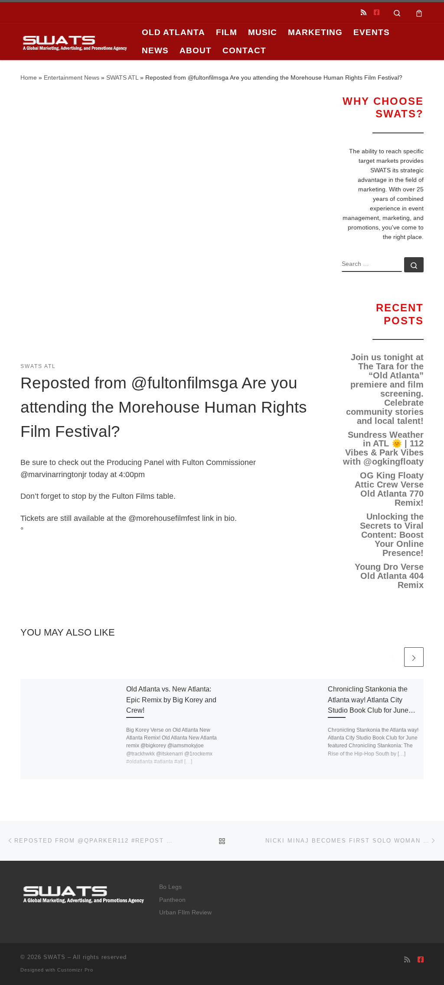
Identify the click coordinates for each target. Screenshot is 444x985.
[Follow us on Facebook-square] (376, 12)
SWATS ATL (122, 77)
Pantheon (172, 900)
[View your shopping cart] (419, 12)
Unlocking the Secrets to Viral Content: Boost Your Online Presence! (392, 535)
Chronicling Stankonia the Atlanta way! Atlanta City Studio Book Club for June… (371, 699)
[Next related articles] (414, 657)
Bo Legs (170, 887)
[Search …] (414, 264)
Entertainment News (71, 77)
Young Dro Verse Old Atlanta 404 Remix (389, 576)
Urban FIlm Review (185, 912)
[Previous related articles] (392, 657)
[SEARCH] (372, 264)
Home (28, 77)
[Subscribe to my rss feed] (363, 12)
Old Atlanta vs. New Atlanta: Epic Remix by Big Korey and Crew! (171, 699)
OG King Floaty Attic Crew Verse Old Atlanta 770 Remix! (389, 489)
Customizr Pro (75, 969)
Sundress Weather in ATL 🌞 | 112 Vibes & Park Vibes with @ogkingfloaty (383, 448)
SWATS (54, 957)
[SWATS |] (74, 41)
